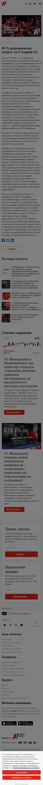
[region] (21, 768)
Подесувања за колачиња (21, 777)
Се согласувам (21, 772)
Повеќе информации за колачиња (26, 768)
